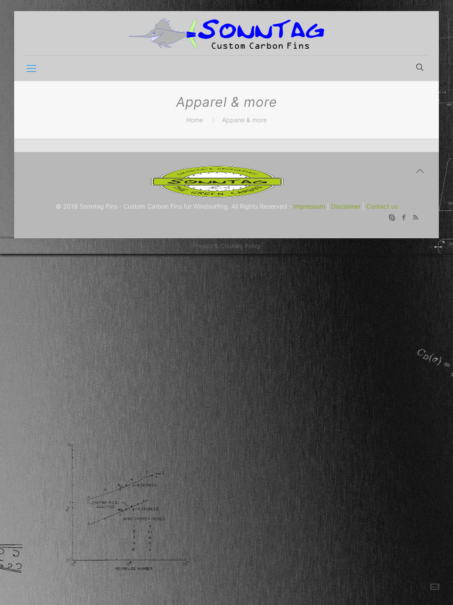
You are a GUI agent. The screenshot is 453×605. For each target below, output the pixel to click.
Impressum (309, 206)
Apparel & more (244, 120)
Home (194, 120)
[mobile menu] (31, 68)
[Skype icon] (391, 217)
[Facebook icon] (403, 217)
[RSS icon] (415, 217)
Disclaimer (346, 206)
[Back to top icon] (420, 171)
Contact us (382, 206)
